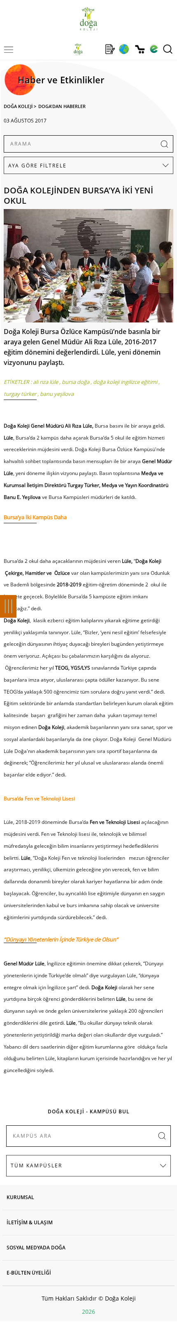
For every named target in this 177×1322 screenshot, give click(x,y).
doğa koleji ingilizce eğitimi (125, 382)
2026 (88, 1311)
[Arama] (168, 49)
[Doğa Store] (140, 49)
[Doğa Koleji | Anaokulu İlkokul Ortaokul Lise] (88, 18)
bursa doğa (75, 382)
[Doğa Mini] (94, 49)
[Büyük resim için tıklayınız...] (89, 268)
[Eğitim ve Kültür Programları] (124, 49)
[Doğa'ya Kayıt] (110, 49)
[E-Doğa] (154, 49)
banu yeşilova (57, 394)
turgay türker (20, 394)
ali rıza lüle (45, 382)
